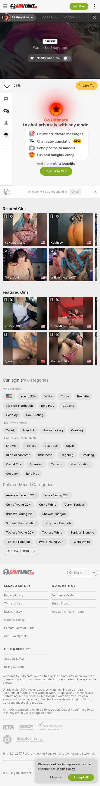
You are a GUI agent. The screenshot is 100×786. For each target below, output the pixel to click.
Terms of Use (13, 603)
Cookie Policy (65, 769)
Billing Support (14, 666)
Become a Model (62, 595)
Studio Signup (60, 603)
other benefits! (64, 163)
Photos (71, 17)
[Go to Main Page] (30, 6)
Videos (49, 17)
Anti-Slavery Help (16, 636)
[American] (9, 396)
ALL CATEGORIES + (21, 551)
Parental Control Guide (19, 628)
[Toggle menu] (5, 6)
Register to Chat (56, 171)
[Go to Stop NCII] (30, 739)
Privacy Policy (13, 595)
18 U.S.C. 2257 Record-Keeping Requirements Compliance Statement (49, 753)
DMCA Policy (13, 611)
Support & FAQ (14, 658)
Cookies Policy (14, 619)
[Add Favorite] (7, 85)
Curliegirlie (13, 380)
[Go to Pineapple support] (8, 739)
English (78, 572)
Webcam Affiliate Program (68, 611)
